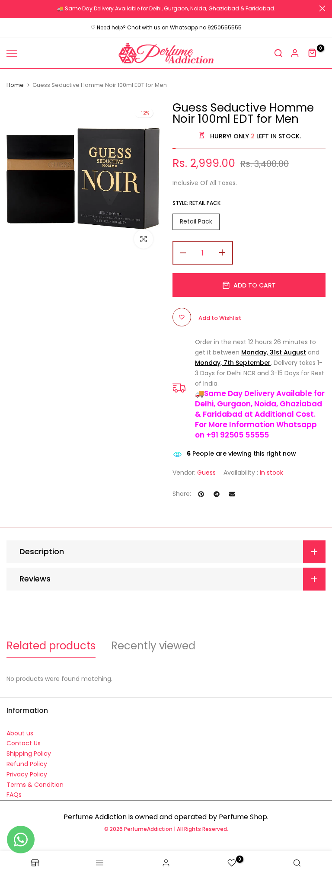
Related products (51, 646)
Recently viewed (153, 646)
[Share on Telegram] (216, 494)
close (9, 8)
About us (19, 733)
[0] (312, 53)
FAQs (14, 794)
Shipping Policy (28, 753)
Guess (206, 472)
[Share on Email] (232, 494)
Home (15, 85)
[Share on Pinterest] (201, 494)
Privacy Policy (26, 774)
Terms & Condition (35, 784)
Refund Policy (26, 764)
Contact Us (23, 743)
